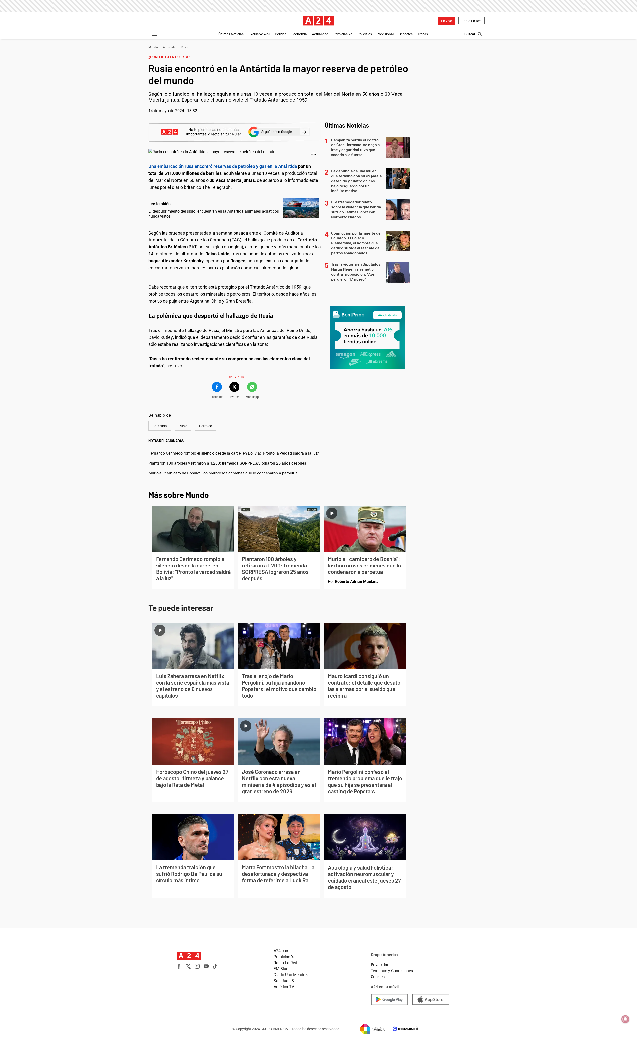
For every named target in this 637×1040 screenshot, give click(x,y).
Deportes (406, 34)
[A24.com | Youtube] (206, 966)
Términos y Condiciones (392, 970)
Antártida (169, 47)
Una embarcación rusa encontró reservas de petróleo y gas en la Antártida (222, 166)
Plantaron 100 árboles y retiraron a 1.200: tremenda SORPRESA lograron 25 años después (227, 463)
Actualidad (320, 34)
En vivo (446, 21)
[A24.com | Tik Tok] (214, 966)
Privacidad (380, 964)
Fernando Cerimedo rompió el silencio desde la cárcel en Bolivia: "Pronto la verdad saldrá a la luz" (233, 453)
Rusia (184, 47)
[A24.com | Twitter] (188, 966)
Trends (423, 34)
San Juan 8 (284, 980)
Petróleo (205, 426)
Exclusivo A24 (259, 34)
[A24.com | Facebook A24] (179, 966)
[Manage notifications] (625, 1019)
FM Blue (281, 968)
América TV (284, 986)
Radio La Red (471, 21)
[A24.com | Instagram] (197, 966)
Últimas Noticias (231, 34)
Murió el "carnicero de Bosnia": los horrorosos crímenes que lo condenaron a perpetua (223, 473)
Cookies (378, 976)
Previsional (385, 34)
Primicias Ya (342, 34)
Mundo (153, 47)
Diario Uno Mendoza (292, 974)
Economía (299, 34)
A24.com (281, 950)
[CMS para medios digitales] (401, 1029)
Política (280, 34)
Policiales (364, 34)
